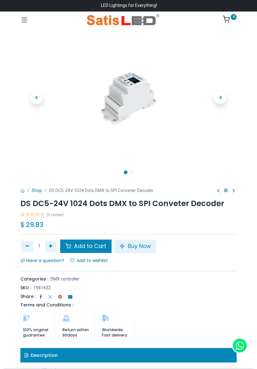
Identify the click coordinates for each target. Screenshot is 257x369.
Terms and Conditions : (46, 305)
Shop (37, 190)
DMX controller (65, 278)
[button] (36, 98)
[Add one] (51, 246)
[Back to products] (226, 190)
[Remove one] (27, 246)
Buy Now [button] (138, 246)
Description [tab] (43, 355)
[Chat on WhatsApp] (240, 345)
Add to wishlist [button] (92, 260)
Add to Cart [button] (89, 246)
